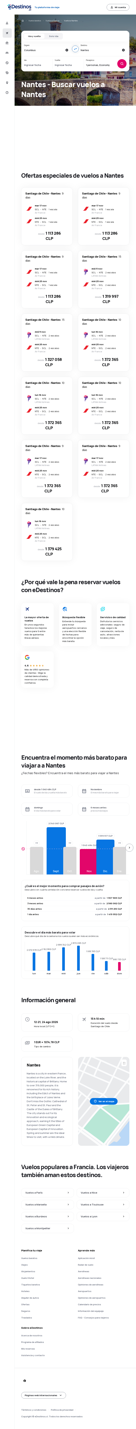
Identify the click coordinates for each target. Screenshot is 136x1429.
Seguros (25, 1311)
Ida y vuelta (34, 36)
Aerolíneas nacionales (89, 1277)
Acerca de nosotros (31, 1335)
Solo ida (53, 36)
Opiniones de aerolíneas (90, 1284)
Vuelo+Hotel (27, 1277)
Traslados (26, 1317)
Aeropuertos (84, 1291)
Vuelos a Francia (52, 20)
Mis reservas (28, 1348)
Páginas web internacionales (41, 1395)
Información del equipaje (91, 1311)
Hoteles (25, 1291)
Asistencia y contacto (33, 1355)
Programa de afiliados (32, 1342)
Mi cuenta (120, 7)
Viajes (24, 1264)
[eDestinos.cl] (22, 20)
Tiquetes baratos (30, 1284)
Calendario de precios (89, 1304)
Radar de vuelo (85, 1264)
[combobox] (43, 50)
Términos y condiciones (33, 1409)
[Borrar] (66, 50)
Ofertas (25, 1304)
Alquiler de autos (30, 1297)
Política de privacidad (62, 1409)
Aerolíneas (83, 1271)
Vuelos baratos (35, 20)
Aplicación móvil (86, 1258)
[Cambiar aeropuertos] (75, 49)
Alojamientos (28, 1271)
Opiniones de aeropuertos (91, 1297)
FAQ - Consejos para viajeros (93, 1317)
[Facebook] (24, 1380)
